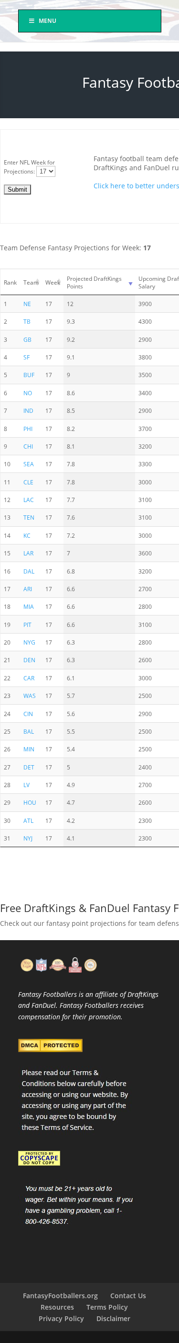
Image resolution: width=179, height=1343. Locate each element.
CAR (28, 678)
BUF (28, 375)
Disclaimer (113, 1318)
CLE (28, 482)
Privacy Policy (61, 1318)
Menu (47, 21)
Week (52, 282)
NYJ (27, 838)
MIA (28, 606)
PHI (27, 428)
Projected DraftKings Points (94, 282)
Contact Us (128, 1295)
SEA (28, 464)
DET (28, 767)
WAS (29, 695)
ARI (27, 589)
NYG (29, 642)
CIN (28, 714)
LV (26, 785)
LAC (28, 499)
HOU (29, 802)
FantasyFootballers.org (60, 1295)
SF (26, 357)
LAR (28, 553)
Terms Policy (107, 1307)
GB (27, 339)
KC (27, 535)
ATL (28, 820)
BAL (28, 731)
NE (27, 304)
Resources (57, 1307)
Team (31, 282)
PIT (27, 624)
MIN (28, 749)
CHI (28, 446)
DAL (28, 571)
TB (27, 321)
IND (28, 410)
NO (27, 393)
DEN (29, 660)
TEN (28, 517)
